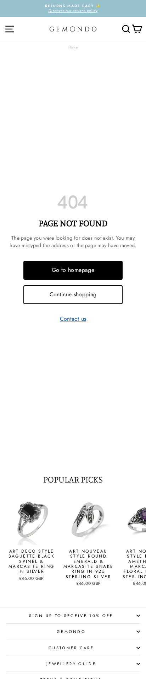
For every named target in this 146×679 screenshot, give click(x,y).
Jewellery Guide (71, 664)
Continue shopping (73, 294)
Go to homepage (73, 270)
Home (73, 47)
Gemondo (71, 631)
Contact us (73, 319)
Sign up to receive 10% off (71, 615)
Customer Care (71, 648)
